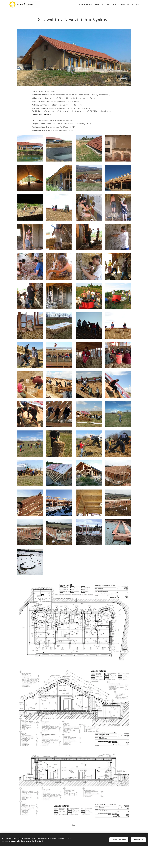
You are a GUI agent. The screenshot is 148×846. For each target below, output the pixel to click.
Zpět (74, 825)
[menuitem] (86, 4)
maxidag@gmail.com (41, 114)
